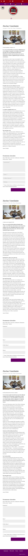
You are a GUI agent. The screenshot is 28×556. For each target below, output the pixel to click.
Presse (14, 28)
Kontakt (21, 550)
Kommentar (5, 326)
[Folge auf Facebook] (10, 1)
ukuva (5, 28)
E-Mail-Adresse (6, 345)
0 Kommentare (18, 28)
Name (4, 339)
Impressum (6, 550)
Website (4, 350)
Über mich (12, 550)
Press (14, 203)
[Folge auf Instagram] (13, 1)
